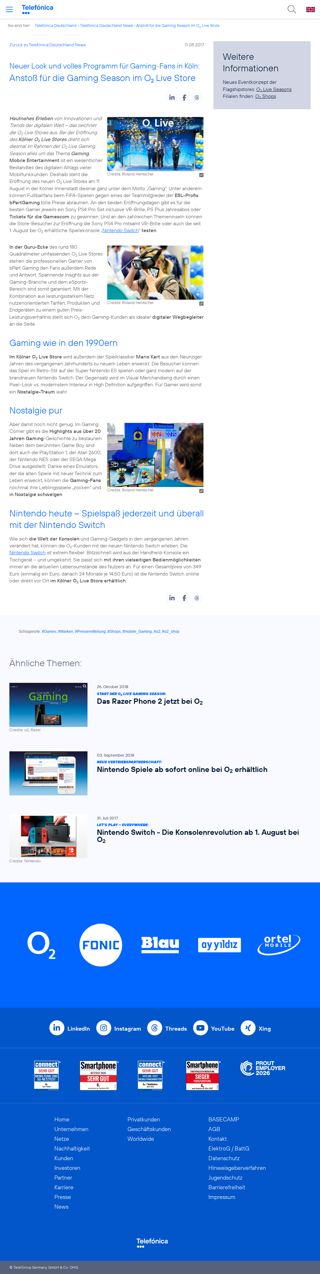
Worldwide (141, 1138)
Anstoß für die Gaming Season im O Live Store (177, 25)
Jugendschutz (225, 1177)
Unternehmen (71, 1129)
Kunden (63, 1158)
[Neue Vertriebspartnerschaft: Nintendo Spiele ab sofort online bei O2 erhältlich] (157, 773)
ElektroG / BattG (228, 1148)
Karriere (63, 1187)
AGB (214, 1129)
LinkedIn (79, 1028)
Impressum (221, 1196)
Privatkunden (144, 1119)
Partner (63, 1177)
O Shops (265, 96)
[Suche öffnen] (291, 9)
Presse (62, 1196)
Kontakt (217, 1138)
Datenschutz (224, 1158)
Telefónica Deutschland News (106, 25)
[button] (172, 97)
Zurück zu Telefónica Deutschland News (47, 45)
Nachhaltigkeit (72, 1148)
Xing (265, 1028)
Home (61, 1119)
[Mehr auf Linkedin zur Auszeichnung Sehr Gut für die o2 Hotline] (151, 1075)
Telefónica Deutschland (56, 25)
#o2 (157, 631)
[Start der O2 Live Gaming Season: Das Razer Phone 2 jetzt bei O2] (157, 707)
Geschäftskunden (149, 1129)
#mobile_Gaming (137, 631)
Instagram (127, 1028)
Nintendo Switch (120, 230)
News (61, 1206)
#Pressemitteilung (90, 631)
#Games (49, 631)
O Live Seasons (274, 89)
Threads (176, 1028)
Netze (61, 1138)
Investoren (67, 1167)
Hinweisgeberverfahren (237, 1167)
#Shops (114, 631)
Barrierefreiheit (226, 1187)
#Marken (65, 631)
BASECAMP (223, 1119)
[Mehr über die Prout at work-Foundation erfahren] (263, 1075)
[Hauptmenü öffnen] (9, 9)
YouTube (222, 1028)
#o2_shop (170, 631)
